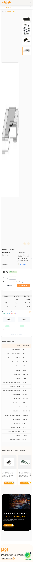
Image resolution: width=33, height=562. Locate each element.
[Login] (30, 2)
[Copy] (16, 249)
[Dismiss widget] (30, 553)
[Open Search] (24, 2)
